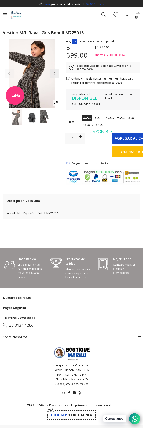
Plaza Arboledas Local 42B (71, 379)
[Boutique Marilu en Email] (63, 393)
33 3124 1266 (21, 325)
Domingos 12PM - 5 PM (71, 374)
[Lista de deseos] (115, 15)
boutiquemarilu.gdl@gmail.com (71, 365)
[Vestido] (16, 117)
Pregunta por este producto (90, 163)
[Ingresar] (127, 15)
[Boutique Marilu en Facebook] (69, 393)
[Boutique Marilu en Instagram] (74, 393)
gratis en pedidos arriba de (73, 4)
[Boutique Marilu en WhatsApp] (79, 393)
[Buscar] (104, 15)
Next (54, 73)
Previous (9, 73)
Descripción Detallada (23, 201)
